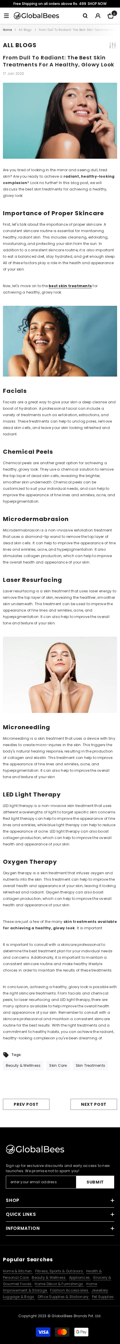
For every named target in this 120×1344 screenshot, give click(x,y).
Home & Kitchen (18, 1271)
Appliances (80, 1277)
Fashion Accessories (69, 1290)
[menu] (6, 15)
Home (7, 30)
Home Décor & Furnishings (59, 1283)
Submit (95, 1182)
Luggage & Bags (19, 1296)
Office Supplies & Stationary (64, 1296)
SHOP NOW (97, 3)
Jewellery (99, 1290)
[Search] (85, 15)
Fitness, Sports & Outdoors (59, 1271)
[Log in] (97, 15)
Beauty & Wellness (49, 1277)
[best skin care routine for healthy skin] (60, 675)
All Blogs (25, 30)
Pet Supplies (103, 1296)
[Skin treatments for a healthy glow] (60, 341)
